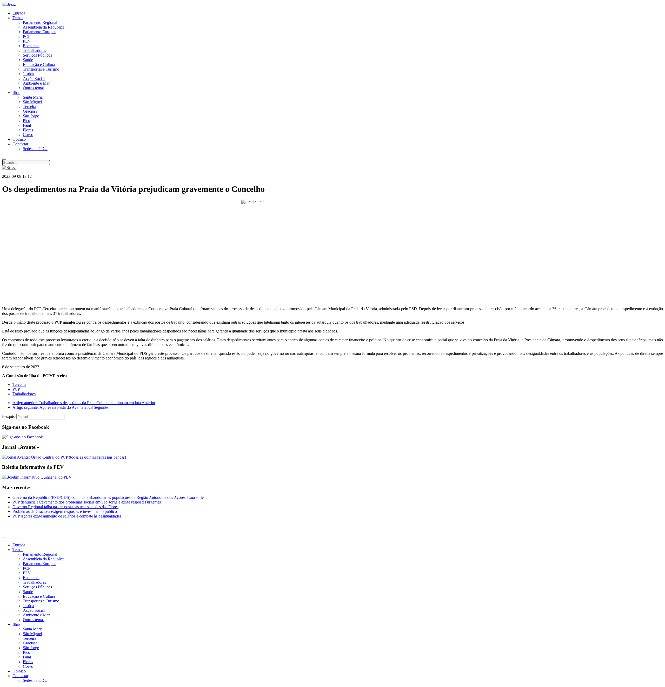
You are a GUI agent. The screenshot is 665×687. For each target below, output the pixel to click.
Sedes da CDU (35, 148)
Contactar (20, 144)
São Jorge (31, 116)
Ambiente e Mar (36, 83)
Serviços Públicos (37, 55)
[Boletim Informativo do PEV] (37, 477)
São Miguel (32, 102)
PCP (26, 36)
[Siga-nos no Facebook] (22, 437)
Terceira (29, 106)
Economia (31, 46)
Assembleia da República (43, 27)
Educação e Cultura (39, 64)
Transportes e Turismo (41, 69)
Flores (28, 130)
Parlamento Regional (40, 22)
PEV (27, 41)
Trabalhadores (34, 50)
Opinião (19, 139)
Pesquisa (9, 416)
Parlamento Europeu (39, 32)
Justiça (28, 74)
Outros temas (33, 88)
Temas (17, 18)
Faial (27, 125)
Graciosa (30, 111)
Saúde (28, 60)
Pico (26, 120)
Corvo (28, 134)
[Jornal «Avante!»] (64, 457)
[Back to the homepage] (9, 4)
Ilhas (16, 92)
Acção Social (34, 78)
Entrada (18, 13)
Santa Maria (33, 97)
